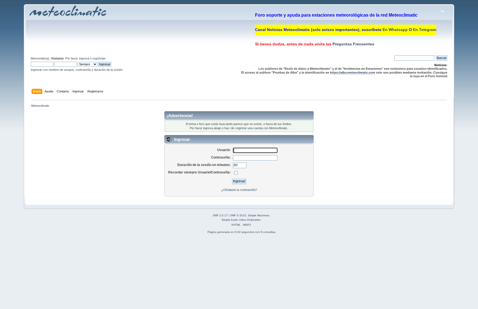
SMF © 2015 (238, 215)
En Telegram (424, 29)
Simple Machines (258, 215)
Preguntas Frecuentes (352, 44)
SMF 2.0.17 (220, 215)
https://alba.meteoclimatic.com (352, 72)
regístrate (98, 58)
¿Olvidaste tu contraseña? (239, 189)
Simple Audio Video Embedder (241, 219)
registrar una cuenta (249, 128)
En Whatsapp (395, 29)
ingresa (84, 58)
